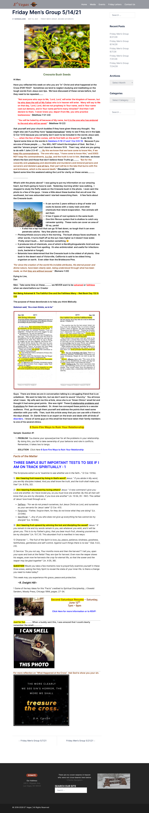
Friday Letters (115, 4)
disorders (18, 419)
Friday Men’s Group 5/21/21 (79, 740)
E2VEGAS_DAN (20, 19)
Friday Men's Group (49, 19)
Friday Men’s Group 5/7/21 (33, 740)
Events (102, 4)
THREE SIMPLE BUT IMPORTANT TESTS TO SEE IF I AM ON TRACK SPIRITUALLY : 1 (56, 464)
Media (93, 4)
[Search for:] (122, 15)
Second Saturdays (66, 19)
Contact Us (130, 4)
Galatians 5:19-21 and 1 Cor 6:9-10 (65, 141)
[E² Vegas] (25, 4)
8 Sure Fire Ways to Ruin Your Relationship (62, 449)
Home (84, 4)
